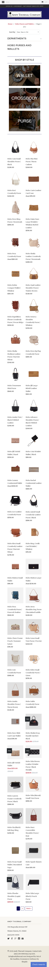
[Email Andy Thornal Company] (23, 938)
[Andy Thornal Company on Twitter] (8, 938)
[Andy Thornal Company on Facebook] (12, 938)
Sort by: (12, 32)
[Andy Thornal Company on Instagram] (19, 938)
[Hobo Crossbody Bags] (24, 109)
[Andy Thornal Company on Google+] (15, 938)
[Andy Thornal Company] (24, 13)
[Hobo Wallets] (24, 86)
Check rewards (38, 964)
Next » (28, 908)
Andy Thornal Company (23, 951)
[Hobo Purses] (24, 131)
